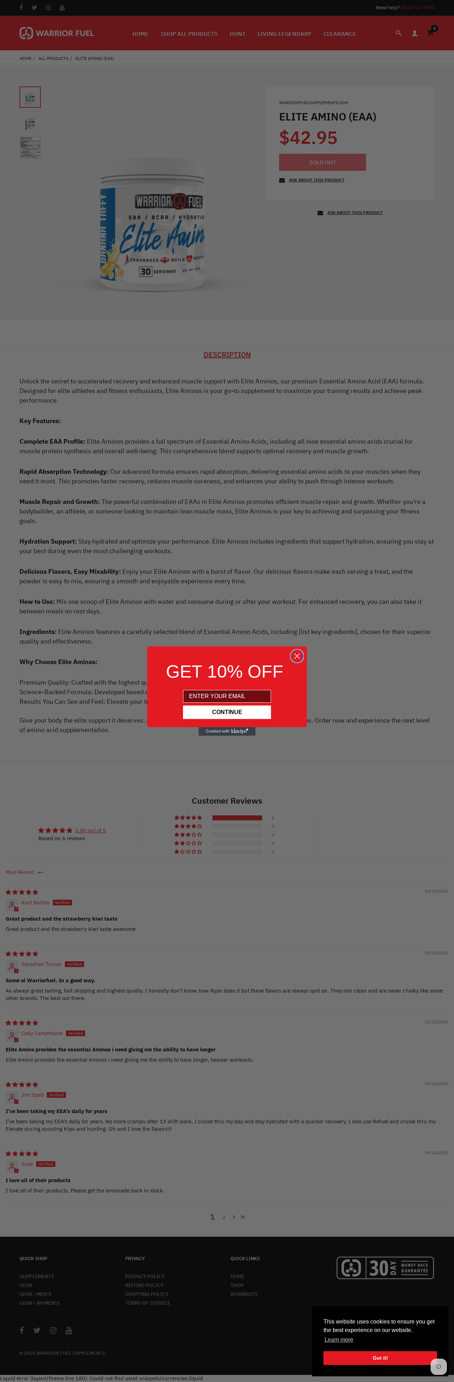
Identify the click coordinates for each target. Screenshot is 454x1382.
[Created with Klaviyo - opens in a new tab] (227, 731)
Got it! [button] (380, 1358)
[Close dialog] (297, 656)
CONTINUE (227, 712)
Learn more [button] (339, 1340)
